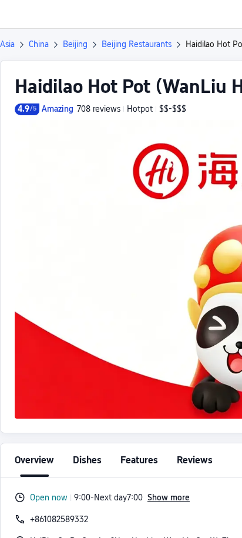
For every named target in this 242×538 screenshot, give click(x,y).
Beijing (75, 44)
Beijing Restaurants (137, 44)
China (39, 44)
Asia (7, 44)
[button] (222, 14)
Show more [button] (168, 497)
